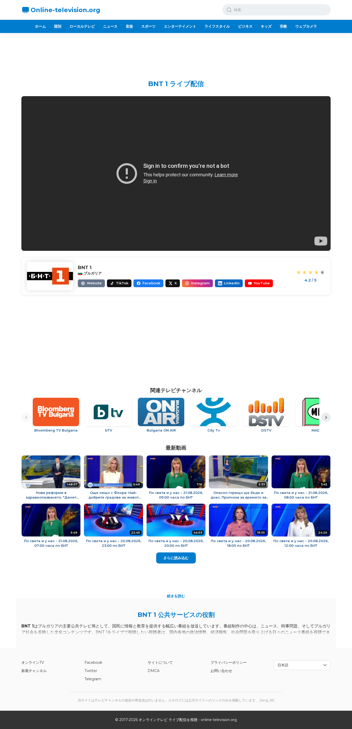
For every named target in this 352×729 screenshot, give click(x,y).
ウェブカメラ (306, 26)
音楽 (129, 26)
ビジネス (245, 26)
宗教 (283, 26)
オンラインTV (32, 662)
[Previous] (26, 417)
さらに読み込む (176, 558)
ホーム (40, 26)
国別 (57, 26)
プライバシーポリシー (229, 662)
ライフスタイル (217, 26)
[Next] (326, 417)
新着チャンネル (34, 670)
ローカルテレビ (82, 26)
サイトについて (160, 662)
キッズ (266, 26)
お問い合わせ (221, 670)
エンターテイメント (180, 26)
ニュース (110, 26)
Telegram (93, 679)
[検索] (229, 9)
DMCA (154, 670)
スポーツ (148, 26)
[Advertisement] (176, 52)
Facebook (93, 662)
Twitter (91, 670)
